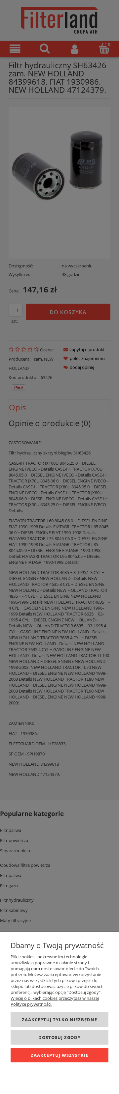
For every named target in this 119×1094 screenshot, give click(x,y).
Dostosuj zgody (59, 1037)
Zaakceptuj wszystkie (59, 1055)
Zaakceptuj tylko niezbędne (59, 1020)
